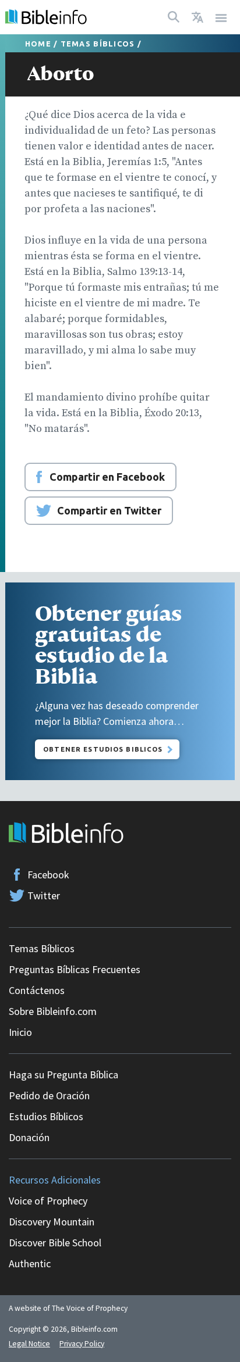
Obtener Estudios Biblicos (103, 749)
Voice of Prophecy (48, 1200)
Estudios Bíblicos (46, 1116)
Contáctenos (37, 990)
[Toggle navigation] (221, 17)
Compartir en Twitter (109, 510)
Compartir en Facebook (107, 476)
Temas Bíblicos (98, 44)
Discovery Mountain (51, 1221)
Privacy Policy (81, 1344)
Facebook (48, 874)
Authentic (30, 1263)
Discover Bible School (55, 1242)
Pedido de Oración (49, 1095)
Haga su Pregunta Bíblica (63, 1074)
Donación (29, 1137)
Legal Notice (29, 1344)
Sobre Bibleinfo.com (53, 1011)
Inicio (20, 1032)
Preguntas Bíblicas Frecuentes (74, 969)
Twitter (43, 895)
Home (38, 44)
